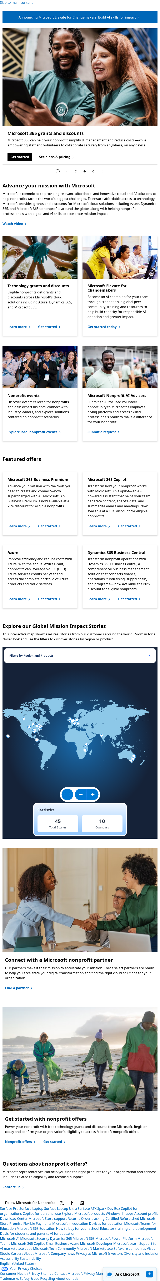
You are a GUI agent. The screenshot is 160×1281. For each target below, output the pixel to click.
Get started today (102, 326)
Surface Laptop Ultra (60, 1208)
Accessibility (9, 1258)
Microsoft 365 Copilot (28, 1243)
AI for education (62, 1233)
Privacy (90, 1273)
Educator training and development (128, 1228)
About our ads (67, 1278)
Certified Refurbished (122, 1218)
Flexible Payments (37, 1223)
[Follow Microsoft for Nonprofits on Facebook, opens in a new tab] (72, 1202)
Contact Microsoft (68, 1273)
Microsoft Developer (96, 1243)
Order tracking (93, 1218)
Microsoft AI (9, 1238)
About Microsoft (37, 1253)
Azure (74, 1243)
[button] (130, 1274)
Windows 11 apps (120, 1213)
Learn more (17, 326)
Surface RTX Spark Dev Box (99, 1208)
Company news (63, 1253)
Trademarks (9, 1278)
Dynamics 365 (61, 1238)
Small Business (57, 1243)
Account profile (146, 1213)
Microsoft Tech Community (54, 1248)
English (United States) (18, 1263)
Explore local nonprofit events (32, 432)
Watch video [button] (12, 223)
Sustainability (30, 1258)
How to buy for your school (77, 1228)
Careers (17, 1253)
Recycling (47, 1278)
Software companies (130, 1248)
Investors (115, 1253)
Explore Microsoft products (83, 1213)
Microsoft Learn (126, 1243)
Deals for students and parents (24, 1233)
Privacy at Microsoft (91, 1253)
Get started (19, 157)
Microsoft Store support (48, 1218)
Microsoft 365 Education (36, 1228)
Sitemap (47, 1273)
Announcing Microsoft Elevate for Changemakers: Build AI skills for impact (77, 17)
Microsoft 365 (84, 1238)
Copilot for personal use (42, 1213)
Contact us (11, 1187)
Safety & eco (29, 1278)
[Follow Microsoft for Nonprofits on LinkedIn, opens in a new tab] (82, 1202)
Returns (74, 1218)
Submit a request (102, 432)
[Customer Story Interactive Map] (80, 743)
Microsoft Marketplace (95, 1248)
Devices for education (106, 1223)
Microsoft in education (70, 1223)
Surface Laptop (31, 1208)
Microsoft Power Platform (116, 1238)
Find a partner (17, 988)
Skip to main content (16, 2)
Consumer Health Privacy (20, 1273)
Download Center (14, 1218)
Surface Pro (9, 1208)
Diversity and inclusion (141, 1253)
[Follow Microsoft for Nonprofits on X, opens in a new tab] (62, 1202)
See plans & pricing (54, 157)
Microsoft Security (34, 1238)
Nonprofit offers (18, 1141)
